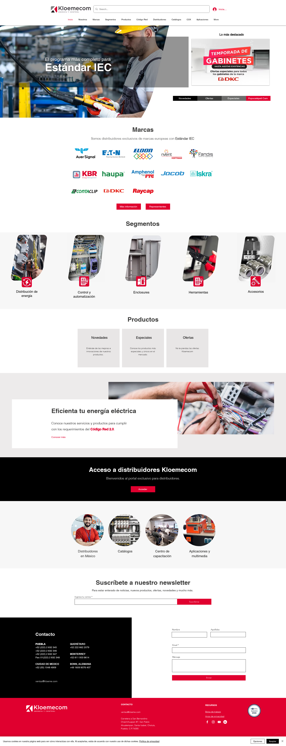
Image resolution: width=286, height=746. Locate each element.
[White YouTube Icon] (219, 722)
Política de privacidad (149, 741)
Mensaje (176, 657)
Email (174, 645)
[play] (265, 80)
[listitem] (99, 348)
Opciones (257, 741)
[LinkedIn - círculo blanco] (225, 722)
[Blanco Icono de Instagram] (213, 722)
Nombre (176, 630)
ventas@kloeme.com (46, 681)
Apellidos (215, 630)
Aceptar (272, 741)
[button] (110, 19)
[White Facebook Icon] (207, 722)
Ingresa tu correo (83, 597)
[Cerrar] (282, 741)
